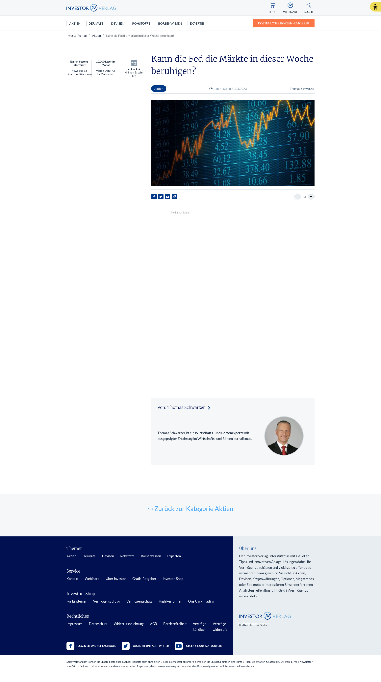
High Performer (170, 601)
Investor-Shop (173, 579)
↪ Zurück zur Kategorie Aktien (190, 508)
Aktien (75, 23)
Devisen (117, 23)
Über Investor (116, 579)
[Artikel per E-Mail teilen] (167, 196)
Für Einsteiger (76, 601)
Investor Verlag (76, 35)
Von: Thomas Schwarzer (181, 407)
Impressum (74, 624)
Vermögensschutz (139, 601)
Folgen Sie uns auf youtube (203, 645)
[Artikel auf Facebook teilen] (154, 196)
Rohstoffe (141, 23)
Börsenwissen (170, 23)
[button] (375, 7)
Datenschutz (98, 624)
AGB (153, 624)
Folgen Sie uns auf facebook (96, 645)
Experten (197, 23)
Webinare (92, 579)
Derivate (96, 23)
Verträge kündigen (199, 627)
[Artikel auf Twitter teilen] (161, 196)
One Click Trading (201, 601)
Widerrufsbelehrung (129, 624)
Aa (304, 196)
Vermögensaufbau (106, 601)
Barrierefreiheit (175, 624)
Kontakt (72, 579)
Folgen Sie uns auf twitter (150, 645)
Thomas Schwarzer (302, 88)
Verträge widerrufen (221, 627)
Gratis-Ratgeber (144, 579)
